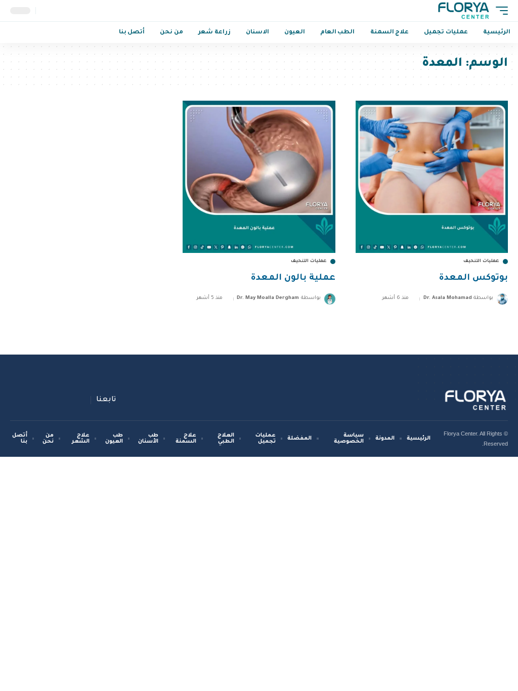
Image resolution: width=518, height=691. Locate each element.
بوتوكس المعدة (473, 278)
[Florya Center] (464, 10)
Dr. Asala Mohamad (447, 298)
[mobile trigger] (499, 10)
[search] (44, 10)
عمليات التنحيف (481, 261)
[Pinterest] (46, 400)
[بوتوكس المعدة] (432, 177)
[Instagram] (33, 400)
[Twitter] (70, 400)
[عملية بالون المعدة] (259, 177)
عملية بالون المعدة (293, 278)
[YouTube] (58, 400)
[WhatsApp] (21, 400)
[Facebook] (82, 400)
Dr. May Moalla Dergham (268, 298)
